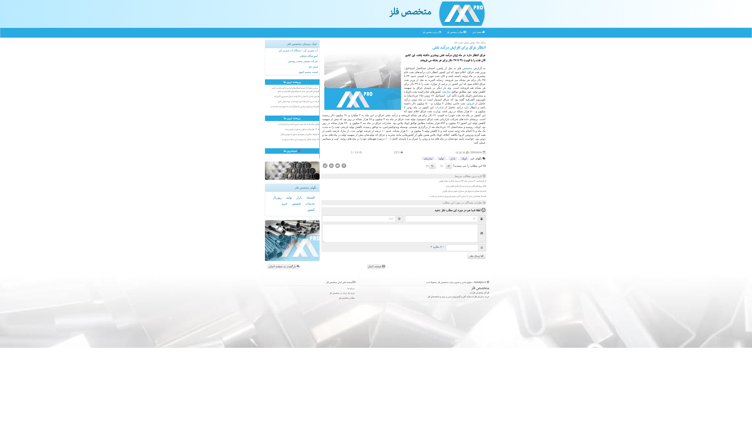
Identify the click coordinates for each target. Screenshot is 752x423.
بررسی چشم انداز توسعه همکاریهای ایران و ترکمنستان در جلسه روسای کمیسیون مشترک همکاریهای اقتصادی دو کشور (295, 90)
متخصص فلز (410, 13)
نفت (353, 130)
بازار (452, 158)
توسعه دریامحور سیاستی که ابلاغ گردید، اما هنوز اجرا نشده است (294, 107)
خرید (284, 203)
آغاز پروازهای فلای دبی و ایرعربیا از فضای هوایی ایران (465, 186)
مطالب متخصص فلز (455, 32)
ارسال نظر (475, 256)
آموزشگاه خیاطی (309, 55)
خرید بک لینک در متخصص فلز (342, 293)
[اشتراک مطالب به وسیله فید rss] (331, 165)
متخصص (467, 68)
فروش (470, 103)
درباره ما (351, 288)
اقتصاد (310, 197)
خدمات (310, 203)
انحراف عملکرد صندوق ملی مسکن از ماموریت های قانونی (463, 191)
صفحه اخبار (375, 266)
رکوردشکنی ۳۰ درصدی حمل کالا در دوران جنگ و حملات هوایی (462, 181)
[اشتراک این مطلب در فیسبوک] (344, 165)
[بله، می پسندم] (449, 166)
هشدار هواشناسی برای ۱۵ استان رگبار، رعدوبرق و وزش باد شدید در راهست (457, 196)
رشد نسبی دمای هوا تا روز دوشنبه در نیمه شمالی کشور (298, 102)
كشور (311, 209)
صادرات (439, 107)
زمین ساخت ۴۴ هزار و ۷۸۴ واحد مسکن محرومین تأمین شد (296, 97)
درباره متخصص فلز (431, 32)
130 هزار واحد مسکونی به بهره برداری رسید (301, 129)
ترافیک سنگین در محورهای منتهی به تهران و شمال (299, 135)
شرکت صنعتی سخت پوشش (303, 61)
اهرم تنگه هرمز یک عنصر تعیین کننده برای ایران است (298, 124)
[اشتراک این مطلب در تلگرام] (325, 165)
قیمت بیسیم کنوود (308, 71)
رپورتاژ (277, 197)
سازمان (446, 91)
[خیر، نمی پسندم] (432, 166)
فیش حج (313, 66)
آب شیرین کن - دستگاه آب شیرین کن (298, 50)
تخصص (296, 203)
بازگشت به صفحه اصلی (282, 266)
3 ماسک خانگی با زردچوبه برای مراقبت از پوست (300, 140)
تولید (441, 158)
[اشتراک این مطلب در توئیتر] (337, 165)
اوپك (464, 158)
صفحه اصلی (477, 32)
